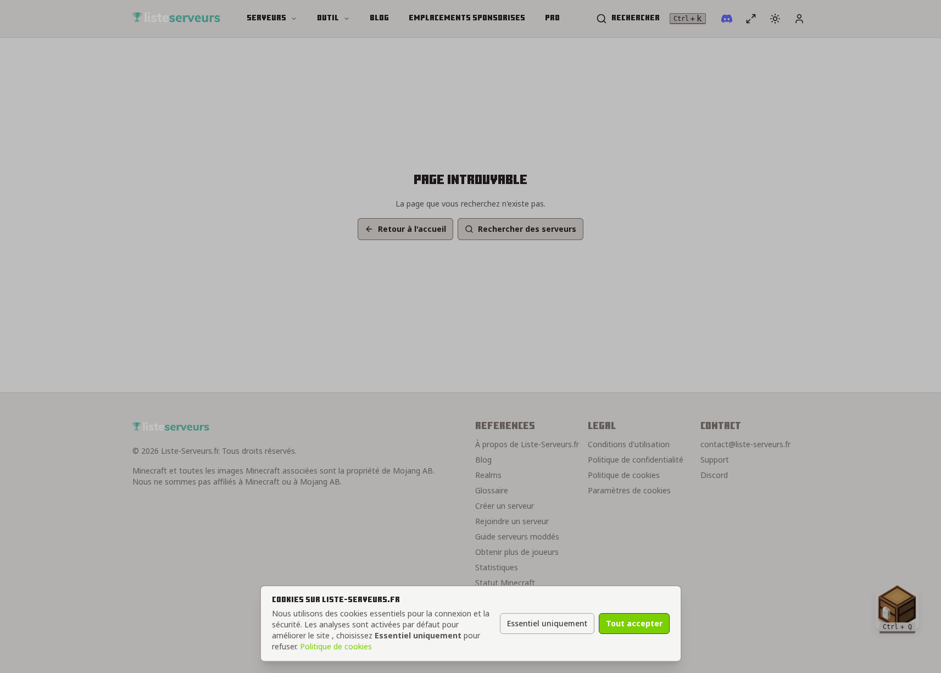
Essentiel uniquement (547, 623)
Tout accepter (634, 623)
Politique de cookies (336, 646)
